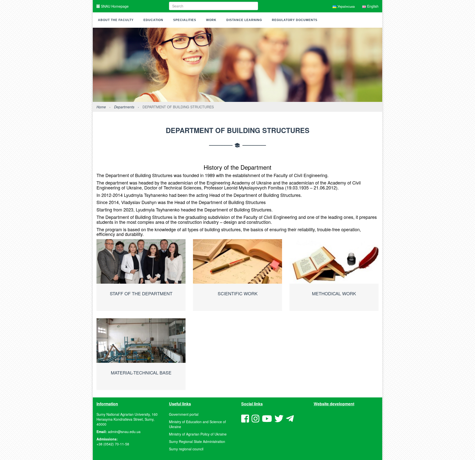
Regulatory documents (294, 20)
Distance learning (244, 20)
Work (211, 20)
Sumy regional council (186, 448)
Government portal (183, 414)
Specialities (184, 20)
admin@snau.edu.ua (124, 431)
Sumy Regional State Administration (197, 441)
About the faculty (116, 20)
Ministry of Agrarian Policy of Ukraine (198, 434)
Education (153, 20)
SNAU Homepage (114, 6)
